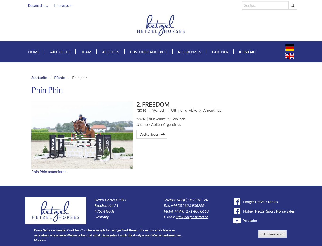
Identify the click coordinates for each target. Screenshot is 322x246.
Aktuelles (60, 51)
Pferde (59, 77)
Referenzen (189, 51)
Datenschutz (38, 5)
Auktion (110, 51)
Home (34, 51)
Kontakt (248, 51)
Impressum (63, 5)
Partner (220, 51)
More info (40, 240)
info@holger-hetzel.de (192, 216)
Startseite (39, 77)
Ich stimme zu (272, 234)
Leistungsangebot (148, 51)
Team (86, 51)
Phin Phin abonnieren (48, 171)
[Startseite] (161, 26)
